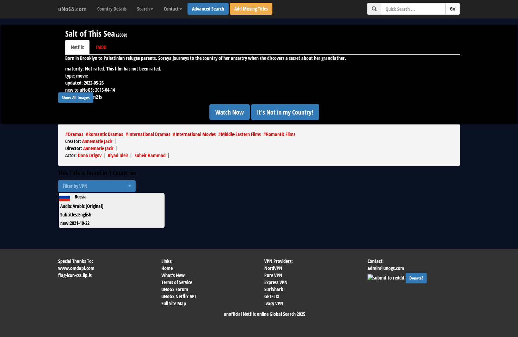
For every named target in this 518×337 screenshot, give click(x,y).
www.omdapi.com (76, 268)
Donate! (416, 278)
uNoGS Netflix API (178, 296)
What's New (173, 275)
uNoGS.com (72, 9)
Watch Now (229, 112)
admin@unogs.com (386, 268)
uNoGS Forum (174, 289)
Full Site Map (173, 303)
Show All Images (76, 97)
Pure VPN (273, 275)
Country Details (112, 8)
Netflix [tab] (77, 47)
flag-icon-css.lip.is (75, 275)
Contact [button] (171, 8)
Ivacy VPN (273, 303)
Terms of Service (176, 282)
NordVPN (273, 268)
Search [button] (143, 8)
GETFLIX (271, 296)
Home (167, 268)
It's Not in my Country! (285, 112)
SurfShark (273, 289)
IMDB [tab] (101, 47)
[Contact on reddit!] (387, 277)
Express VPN (276, 282)
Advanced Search (208, 8)
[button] (97, 186)
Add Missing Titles (251, 8)
